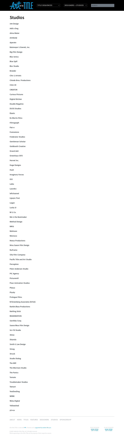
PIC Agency (14, 273)
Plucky (12, 292)
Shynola (13, 339)
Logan (12, 202)
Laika (12, 184)
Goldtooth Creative (17, 146)
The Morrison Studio (18, 367)
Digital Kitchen (16, 99)
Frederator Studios (17, 136)
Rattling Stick (15, 311)
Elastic (12, 113)
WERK (12, 396)
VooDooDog (15, 391)
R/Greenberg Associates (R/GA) (23, 301)
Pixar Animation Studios (20, 283)
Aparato (13, 42)
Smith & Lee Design (18, 344)
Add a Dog (14, 28)
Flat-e (12, 127)
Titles (26, 419)
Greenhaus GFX (16, 155)
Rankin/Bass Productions (20, 306)
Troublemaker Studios (19, 382)
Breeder (13, 70)
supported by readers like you (43, 427)
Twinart (13, 386)
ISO (11, 179)
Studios (54, 419)
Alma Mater (14, 33)
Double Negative (16, 104)
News (19, 419)
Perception (14, 264)
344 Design (14, 23)
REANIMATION (16, 316)
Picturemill (14, 278)
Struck (12, 353)
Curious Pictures (16, 94)
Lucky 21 (13, 207)
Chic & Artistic (15, 75)
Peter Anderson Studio (19, 268)
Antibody (13, 37)
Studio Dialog (15, 358)
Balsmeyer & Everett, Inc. (20, 47)
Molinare (13, 231)
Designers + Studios (74, 5)
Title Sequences (45, 5)
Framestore (14, 132)
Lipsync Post (15, 198)
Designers (44, 419)
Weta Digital (15, 401)
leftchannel (14, 193)
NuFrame (13, 250)
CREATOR (13, 89)
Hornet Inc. (14, 160)
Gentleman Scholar (18, 141)
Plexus (12, 287)
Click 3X (13, 85)
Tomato (13, 377)
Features (34, 419)
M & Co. (13, 212)
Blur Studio (14, 66)
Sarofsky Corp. (16, 320)
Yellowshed (14, 405)
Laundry (13, 188)
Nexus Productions (17, 240)
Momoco (13, 235)
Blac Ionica (14, 56)
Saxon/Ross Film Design (19, 325)
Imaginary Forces (17, 174)
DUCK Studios (15, 108)
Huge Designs (15, 165)
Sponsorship (65, 419)
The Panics (14, 372)
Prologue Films (16, 297)
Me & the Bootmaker (18, 217)
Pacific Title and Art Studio (21, 259)
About (12, 419)
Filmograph (14, 122)
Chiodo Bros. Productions (20, 80)
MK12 (12, 226)
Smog (12, 349)
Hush (12, 170)
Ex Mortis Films (16, 118)
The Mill (13, 363)
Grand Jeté (14, 151)
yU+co (12, 410)
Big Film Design (16, 52)
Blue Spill (13, 61)
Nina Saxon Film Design (19, 245)
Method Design (16, 221)
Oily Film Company (17, 254)
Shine (12, 335)
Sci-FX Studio (15, 330)
